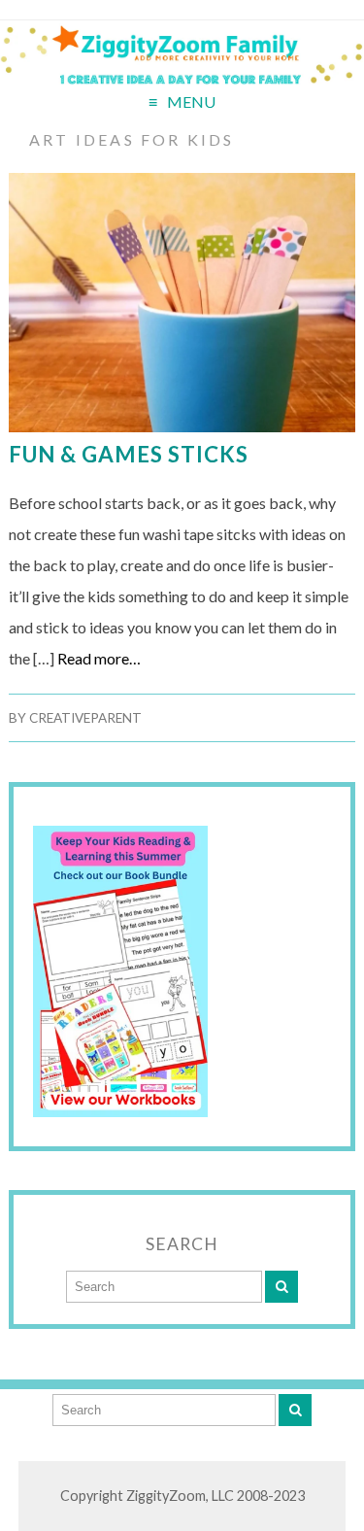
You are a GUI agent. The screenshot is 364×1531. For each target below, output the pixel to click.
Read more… (99, 658)
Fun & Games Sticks (128, 454)
